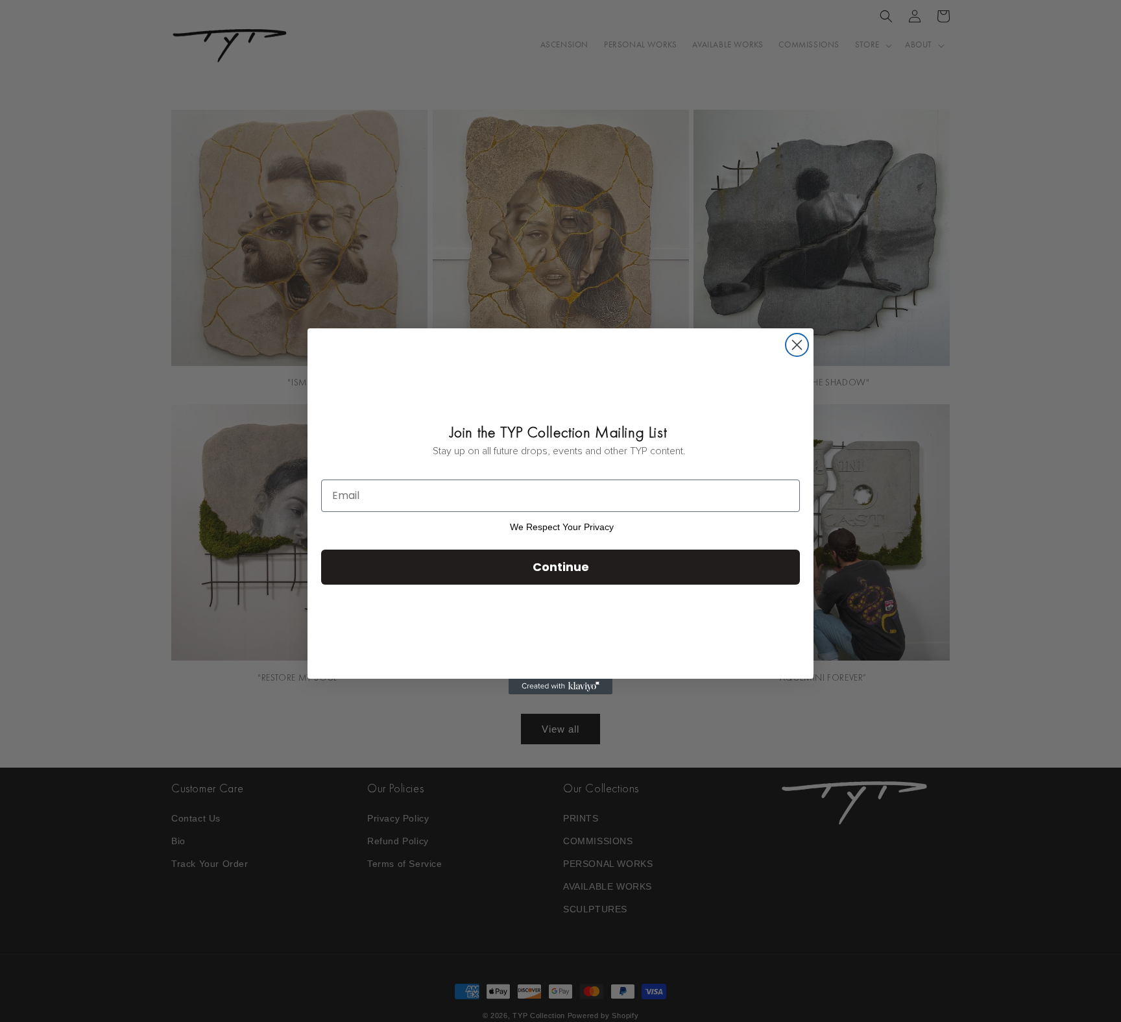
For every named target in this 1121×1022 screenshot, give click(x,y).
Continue (561, 567)
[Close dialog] (797, 345)
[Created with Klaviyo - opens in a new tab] (560, 686)
